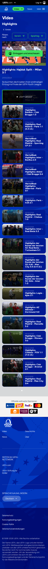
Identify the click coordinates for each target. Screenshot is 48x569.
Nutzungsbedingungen (11, 519)
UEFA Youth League (6, 9)
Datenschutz (7, 515)
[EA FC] (33, 411)
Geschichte (30, 431)
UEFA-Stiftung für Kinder (9, 471)
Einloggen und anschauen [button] (26, 53)
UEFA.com (6, 465)
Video (4, 431)
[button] (18, 9)
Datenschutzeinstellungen (13, 528)
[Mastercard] (37, 405)
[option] (24, 97)
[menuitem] (18, 9)
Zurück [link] (8, 29)
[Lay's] (19, 405)
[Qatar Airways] (24, 411)
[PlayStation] (10, 405)
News (4, 437)
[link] (30, 9)
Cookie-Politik (8, 524)
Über (27, 437)
